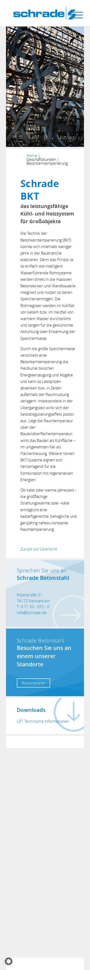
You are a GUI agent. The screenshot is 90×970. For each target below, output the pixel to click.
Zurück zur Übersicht (38, 549)
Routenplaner (33, 683)
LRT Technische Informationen (43, 721)
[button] (8, 961)
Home (31, 155)
